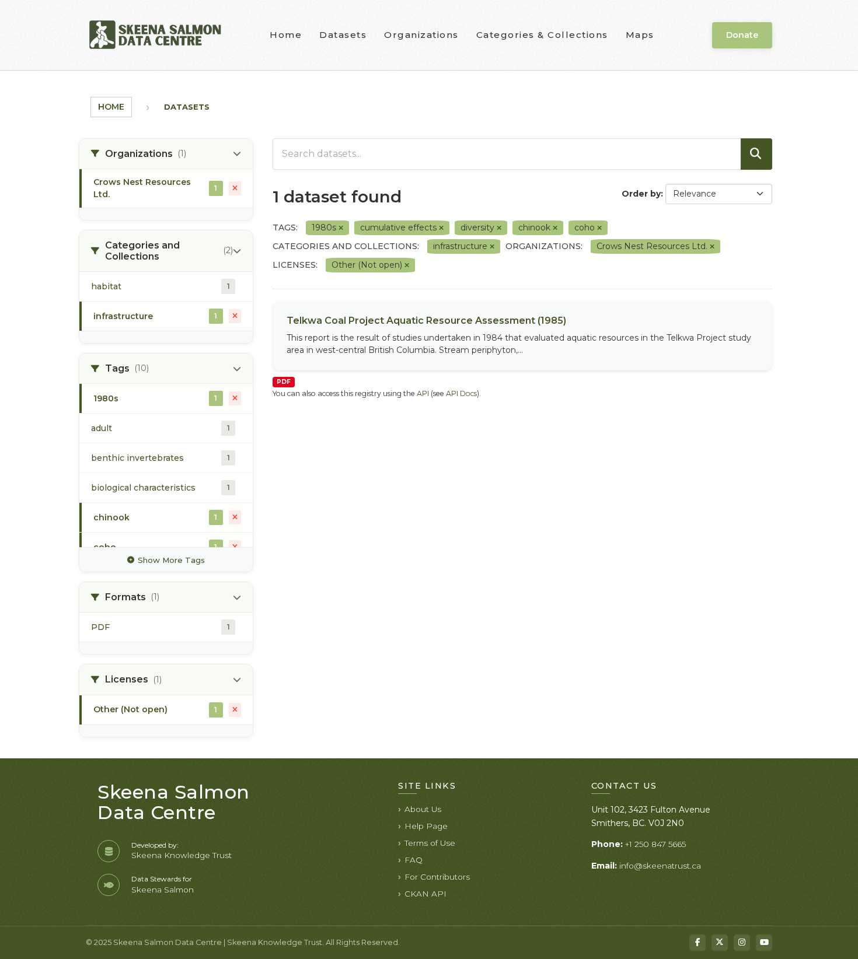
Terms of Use (429, 843)
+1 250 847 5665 (655, 844)
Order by (641, 193)
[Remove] (341, 228)
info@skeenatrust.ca (660, 865)
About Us (422, 809)
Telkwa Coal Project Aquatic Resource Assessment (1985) (426, 320)
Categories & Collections (542, 34)
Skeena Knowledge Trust (181, 855)
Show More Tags (171, 560)
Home (286, 34)
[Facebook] (697, 943)
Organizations (421, 34)
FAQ (413, 859)
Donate (742, 35)
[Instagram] (742, 943)
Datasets (343, 34)
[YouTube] (764, 943)
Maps (640, 34)
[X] (719, 943)
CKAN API (425, 893)
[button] (166, 154)
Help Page (426, 826)
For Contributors (437, 876)
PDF (284, 382)
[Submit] (756, 154)
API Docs (461, 393)
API (423, 393)
